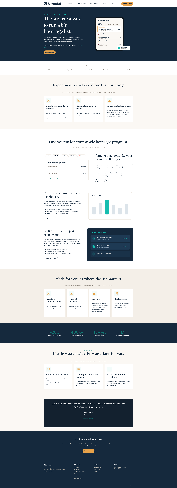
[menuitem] (70, 3)
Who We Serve (82, 3)
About (104, 3)
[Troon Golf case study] (88, 69)
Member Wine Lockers (79, 471)
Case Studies (94, 3)
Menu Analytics (77, 469)
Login (112, 3)
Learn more (54, 303)
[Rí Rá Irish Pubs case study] (52, 69)
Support (96, 474)
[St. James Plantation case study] (107, 69)
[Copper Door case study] (70, 69)
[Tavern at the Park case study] (125, 69)
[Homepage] (52, 3)
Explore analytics (49, 218)
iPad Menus (76, 467)
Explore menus (101, 181)
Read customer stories (88, 418)
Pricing (75, 476)
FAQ (75, 474)
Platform (70, 3)
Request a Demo (127, 3)
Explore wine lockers (50, 258)
